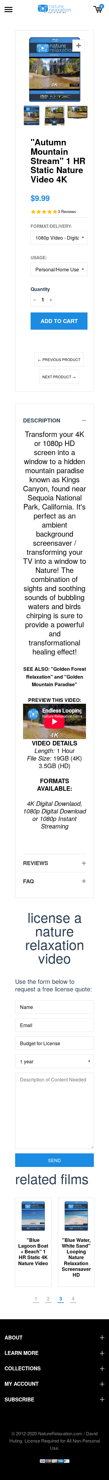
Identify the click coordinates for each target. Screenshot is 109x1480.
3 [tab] (60, 1298)
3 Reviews (67, 211)
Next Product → (59, 376)
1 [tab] (36, 1298)
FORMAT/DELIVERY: (51, 226)
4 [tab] (73, 1298)
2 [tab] (48, 1298)
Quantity (40, 289)
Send (54, 1160)
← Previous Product (59, 359)
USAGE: (39, 257)
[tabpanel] (33, 1242)
